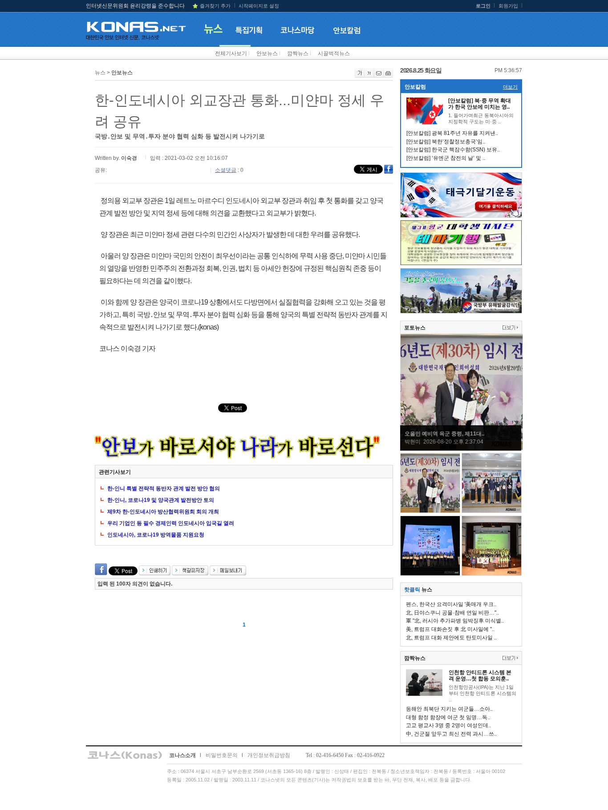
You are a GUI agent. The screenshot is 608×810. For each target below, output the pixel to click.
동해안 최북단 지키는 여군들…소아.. (449, 709)
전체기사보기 (231, 53)
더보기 (510, 87)
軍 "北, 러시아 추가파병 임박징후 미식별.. (455, 621)
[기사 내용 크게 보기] (360, 76)
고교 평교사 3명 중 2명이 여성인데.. (448, 725)
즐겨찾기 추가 (215, 5)
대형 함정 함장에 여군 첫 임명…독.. (448, 717)
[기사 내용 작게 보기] (369, 76)
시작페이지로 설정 (259, 5)
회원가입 (508, 5)
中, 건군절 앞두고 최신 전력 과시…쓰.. (451, 734)
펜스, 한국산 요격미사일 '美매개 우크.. (451, 604)
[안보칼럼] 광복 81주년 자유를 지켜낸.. (452, 133)
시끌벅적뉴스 (334, 53)
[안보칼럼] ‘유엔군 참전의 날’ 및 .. (445, 158)
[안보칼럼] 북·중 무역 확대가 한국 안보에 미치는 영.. (479, 104)
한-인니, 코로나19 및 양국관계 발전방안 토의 (160, 500)
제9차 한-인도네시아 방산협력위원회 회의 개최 (163, 512)
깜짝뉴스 (297, 53)
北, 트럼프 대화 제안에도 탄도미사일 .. (451, 638)
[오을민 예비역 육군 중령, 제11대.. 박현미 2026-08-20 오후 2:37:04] (461, 448)
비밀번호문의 (222, 755)
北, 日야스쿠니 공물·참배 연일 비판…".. (452, 613)
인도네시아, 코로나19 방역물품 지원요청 (155, 535)
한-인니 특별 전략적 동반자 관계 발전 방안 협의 (163, 488)
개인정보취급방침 (268, 755)
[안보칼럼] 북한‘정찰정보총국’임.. (445, 141)
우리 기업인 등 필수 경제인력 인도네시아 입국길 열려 (170, 523)
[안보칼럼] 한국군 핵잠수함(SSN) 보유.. (453, 150)
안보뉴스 (267, 53)
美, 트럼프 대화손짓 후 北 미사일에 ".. (450, 629)
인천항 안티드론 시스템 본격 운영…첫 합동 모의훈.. (480, 675)
